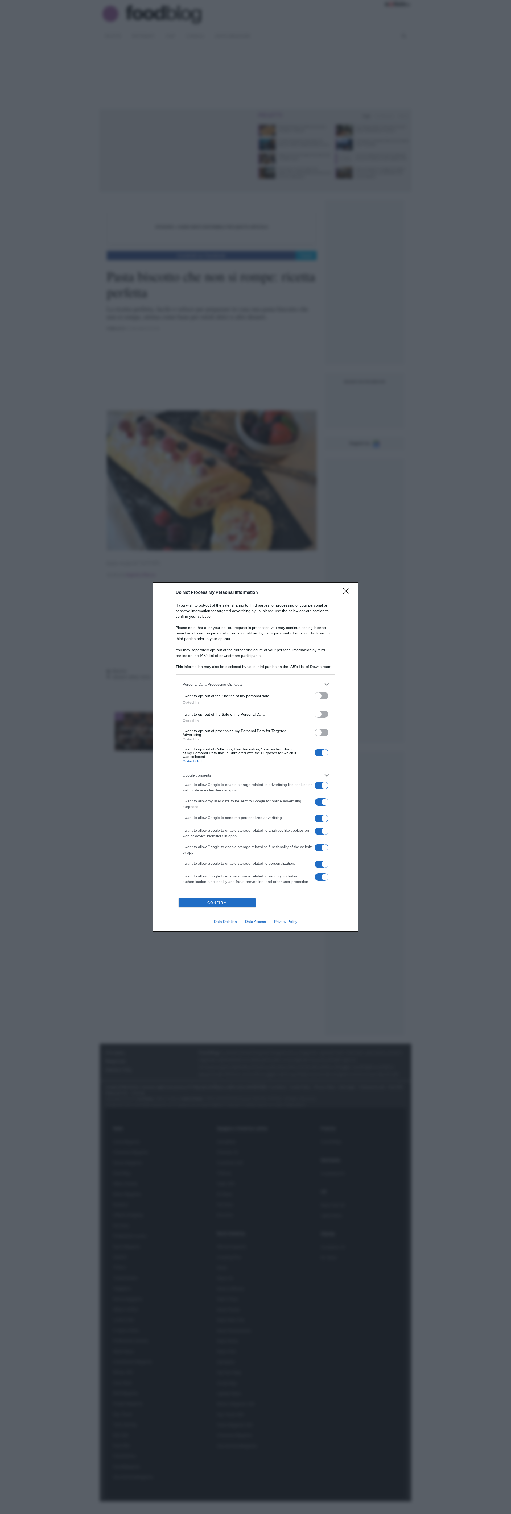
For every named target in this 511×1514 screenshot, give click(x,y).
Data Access (255, 921)
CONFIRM (217, 903)
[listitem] (255, 684)
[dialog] (255, 757)
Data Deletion (225, 921)
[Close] (348, 593)
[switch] (321, 695)
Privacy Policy (285, 921)
